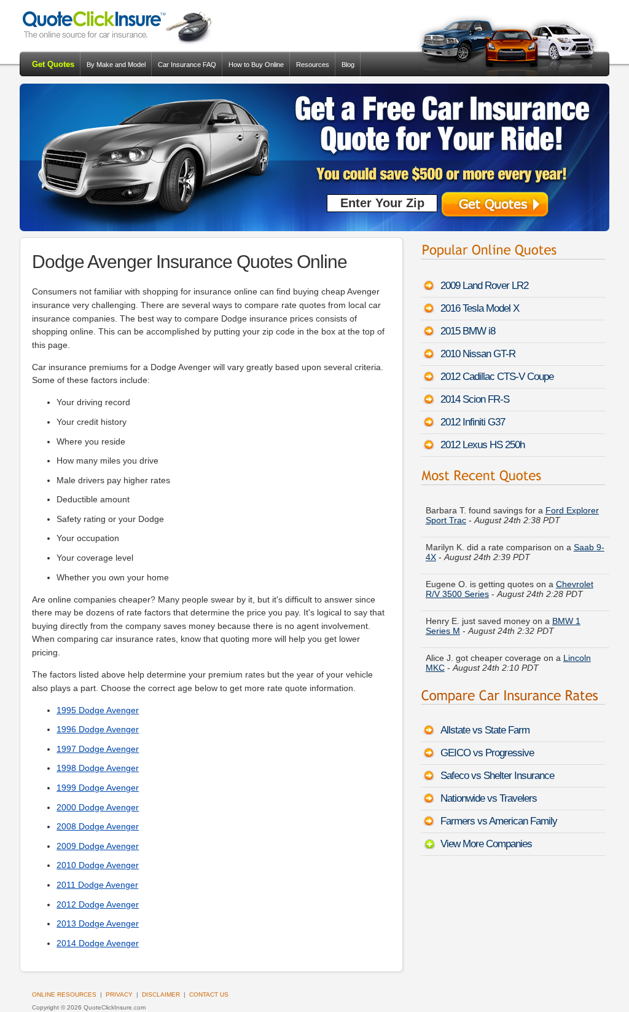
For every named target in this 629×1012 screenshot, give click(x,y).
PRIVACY (119, 994)
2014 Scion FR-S (474, 399)
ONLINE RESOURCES (64, 994)
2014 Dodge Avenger (98, 943)
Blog (348, 64)
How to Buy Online (256, 64)
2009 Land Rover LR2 (484, 285)
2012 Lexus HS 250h (482, 445)
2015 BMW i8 (467, 331)
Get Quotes (53, 64)
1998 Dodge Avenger (98, 768)
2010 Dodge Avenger (98, 865)
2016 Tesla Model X (479, 308)
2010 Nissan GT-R (477, 354)
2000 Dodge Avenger (98, 807)
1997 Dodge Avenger (98, 749)
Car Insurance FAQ (187, 64)
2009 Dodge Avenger (98, 846)
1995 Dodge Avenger (98, 710)
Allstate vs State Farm (484, 730)
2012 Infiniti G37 (472, 422)
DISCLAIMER (161, 994)
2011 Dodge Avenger (97, 885)
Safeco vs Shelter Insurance (497, 775)
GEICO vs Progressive (487, 753)
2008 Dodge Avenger (98, 826)
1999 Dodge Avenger (98, 788)
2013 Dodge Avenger (98, 923)
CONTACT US (209, 994)
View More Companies (486, 844)
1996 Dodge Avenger (98, 729)
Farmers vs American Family (498, 821)
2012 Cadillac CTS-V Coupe (496, 376)
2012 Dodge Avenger (98, 904)
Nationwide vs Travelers (488, 798)
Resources (312, 64)
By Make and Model (116, 64)
